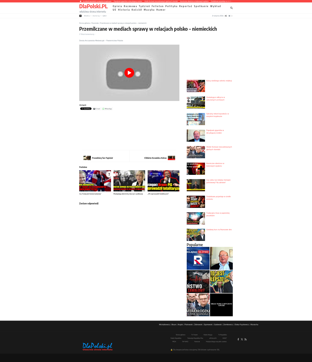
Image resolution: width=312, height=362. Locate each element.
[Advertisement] (129, 131)
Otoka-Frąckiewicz (241, 324)
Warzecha (254, 324)
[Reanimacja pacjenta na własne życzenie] (198, 281)
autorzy (96, 16)
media (87, 16)
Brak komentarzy (87, 34)
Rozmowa (130, 6)
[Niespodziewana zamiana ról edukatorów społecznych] (221, 258)
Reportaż (186, 6)
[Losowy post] (226, 16)
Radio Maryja (208, 335)
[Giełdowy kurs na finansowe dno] (221, 281)
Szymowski (208, 324)
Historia (124, 9)
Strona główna (84, 23)
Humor (161, 9)
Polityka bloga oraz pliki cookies (216, 341)
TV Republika (222, 335)
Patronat (197, 341)
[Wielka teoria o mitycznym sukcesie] (221, 304)
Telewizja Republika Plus (195, 338)
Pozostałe (95, 23)
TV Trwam (194, 335)
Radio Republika (176, 338)
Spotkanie (201, 6)
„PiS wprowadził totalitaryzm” (158, 194)
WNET (225, 338)
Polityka (171, 6)
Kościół (137, 9)
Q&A (105, 16)
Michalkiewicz (164, 324)
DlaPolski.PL (93, 6)
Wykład (215, 6)
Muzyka (149, 9)
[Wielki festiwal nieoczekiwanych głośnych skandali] (198, 304)
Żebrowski (198, 324)
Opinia (117, 6)
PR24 (174, 341)
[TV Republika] (198, 258)
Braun (174, 324)
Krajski (180, 324)
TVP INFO (185, 341)
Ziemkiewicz (228, 324)
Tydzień (144, 6)
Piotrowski (189, 324)
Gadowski (218, 324)
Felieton (158, 6)
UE (115, 9)
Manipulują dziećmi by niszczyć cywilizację (128, 194)
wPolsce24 (212, 338)
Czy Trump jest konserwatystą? (90, 194)
